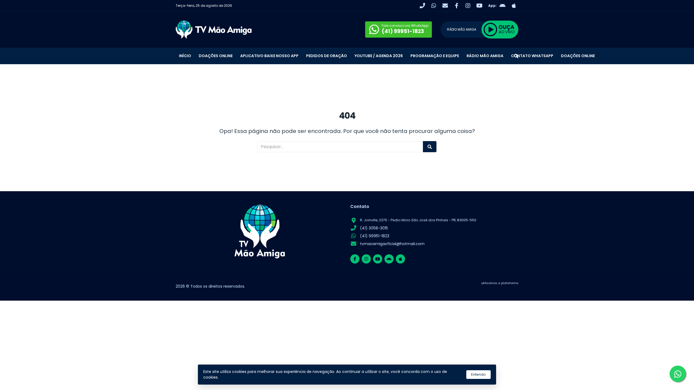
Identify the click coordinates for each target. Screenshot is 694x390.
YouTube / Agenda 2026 (379, 55)
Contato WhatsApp (532, 55)
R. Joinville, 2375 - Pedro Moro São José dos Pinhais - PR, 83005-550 (418, 220)
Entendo (478, 374)
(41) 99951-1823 (374, 236)
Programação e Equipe (434, 55)
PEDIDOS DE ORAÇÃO (326, 55)
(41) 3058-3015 (374, 228)
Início (185, 55)
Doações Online (216, 55)
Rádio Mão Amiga (485, 55)
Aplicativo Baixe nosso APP (269, 55)
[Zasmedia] (504, 290)
